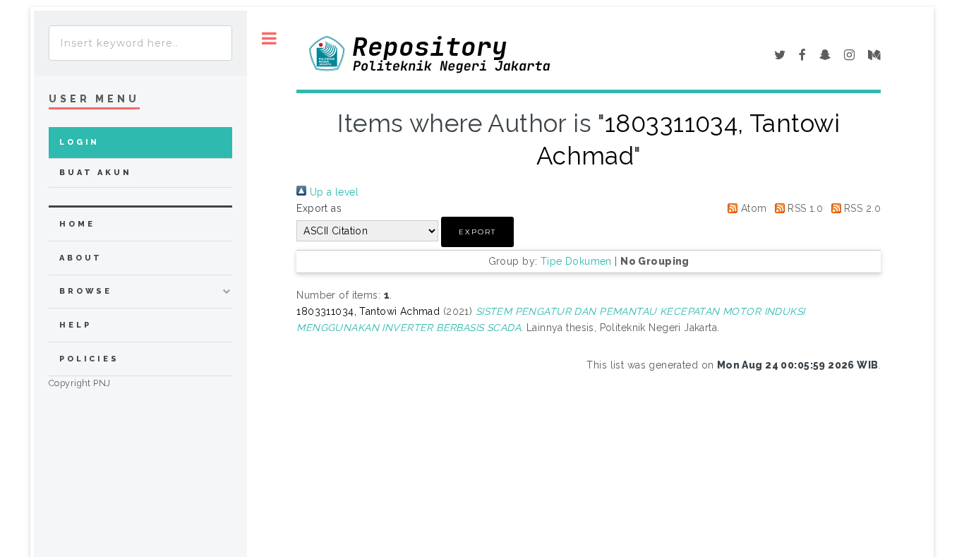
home (77, 224)
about (80, 258)
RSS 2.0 (861, 208)
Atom (751, 208)
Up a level (332, 192)
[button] (477, 232)
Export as (319, 208)
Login (79, 142)
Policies (89, 359)
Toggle (269, 38)
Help (75, 325)
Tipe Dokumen (576, 261)
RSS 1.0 (804, 208)
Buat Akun (95, 172)
